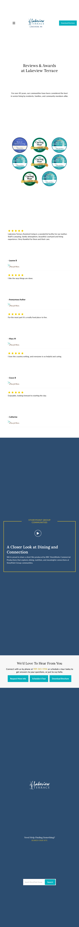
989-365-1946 (40, 668)
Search (50, 882)
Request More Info (18, 678)
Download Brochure (68, 23)
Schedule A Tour (39, 678)
